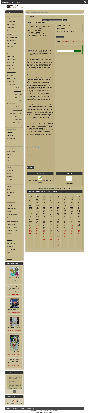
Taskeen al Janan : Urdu (14, 351)
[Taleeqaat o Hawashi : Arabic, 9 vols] (30, 203)
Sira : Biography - (11, 24)
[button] (85, 2)
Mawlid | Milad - (11, 56)
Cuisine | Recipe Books (12, 214)
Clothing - (9, 233)
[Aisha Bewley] (14, 381)
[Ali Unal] (14, 382)
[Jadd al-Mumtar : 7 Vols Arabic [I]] (78, 203)
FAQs (34, 408)
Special (8, 408)
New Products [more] (12, 263)
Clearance (9, 256)
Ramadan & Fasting (11, 43)
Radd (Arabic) (18, 116)
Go (14, 391)
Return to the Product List (55, 20)
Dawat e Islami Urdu (12, 148)
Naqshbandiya (10, 170)
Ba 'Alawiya (9, 160)
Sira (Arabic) (19, 100)
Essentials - (9, 240)
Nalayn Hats (10, 236)
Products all (15, 408)
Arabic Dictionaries (17, 88)
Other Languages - (11, 138)
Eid (7, 53)
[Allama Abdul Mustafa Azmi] (14, 388)
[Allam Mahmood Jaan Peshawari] (14, 384)
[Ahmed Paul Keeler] (14, 380)
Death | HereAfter (11, 72)
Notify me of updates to (40, 181)
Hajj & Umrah (10, 46)
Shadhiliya (9, 176)
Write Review (30, 167)
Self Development (11, 151)
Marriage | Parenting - (12, 221)
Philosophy (9, 34)
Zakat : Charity (10, 49)
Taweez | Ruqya (11, 78)
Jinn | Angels (10, 75)
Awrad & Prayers (11, 65)
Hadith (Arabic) (18, 97)
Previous (45, 20)
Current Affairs (10, 183)
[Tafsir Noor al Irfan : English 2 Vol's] (65, 203)
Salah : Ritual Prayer (12, 40)
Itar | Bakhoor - (10, 246)
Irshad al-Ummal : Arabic (14, 362)
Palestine (9, 186)
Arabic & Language (35, 12)
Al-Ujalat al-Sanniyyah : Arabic (14, 290)
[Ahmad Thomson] (14, 378)
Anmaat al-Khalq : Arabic (14, 309)
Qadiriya (9, 167)
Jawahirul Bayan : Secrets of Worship (44, 221)
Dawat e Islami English (12, 145)
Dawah (8, 141)
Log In (20, 2)
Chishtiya (9, 164)
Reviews (22, 408)
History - (9, 195)
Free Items (9, 259)
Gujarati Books (10, 132)
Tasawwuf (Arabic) (17, 110)
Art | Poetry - (10, 205)
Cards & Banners (11, 249)
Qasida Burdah (10, 62)
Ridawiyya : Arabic (17, 122)
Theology (9, 30)
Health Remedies (11, 202)
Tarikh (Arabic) (18, 119)
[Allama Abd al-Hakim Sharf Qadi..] (14, 385)
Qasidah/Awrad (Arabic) (16, 113)
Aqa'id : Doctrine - (11, 27)
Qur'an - (9, 18)
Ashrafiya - (9, 157)
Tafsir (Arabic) (18, 94)
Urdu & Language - (11, 129)
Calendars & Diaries (11, 208)
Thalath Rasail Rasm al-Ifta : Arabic (51, 221)
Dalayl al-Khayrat (11, 59)
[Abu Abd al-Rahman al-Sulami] (14, 377)
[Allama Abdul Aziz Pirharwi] (14, 387)
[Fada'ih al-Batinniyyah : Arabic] (37, 203)
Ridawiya (9, 173)
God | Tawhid (10, 15)
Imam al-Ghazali (11, 179)
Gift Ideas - (9, 252)
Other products (69, 183)
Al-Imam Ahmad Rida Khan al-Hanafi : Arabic (58, 225)
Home (14, 2)
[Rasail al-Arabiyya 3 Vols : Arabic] (71, 203)
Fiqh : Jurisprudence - (12, 37)
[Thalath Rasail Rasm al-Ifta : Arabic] (51, 204)
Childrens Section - (11, 224)
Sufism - (9, 154)
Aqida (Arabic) (44, 12)
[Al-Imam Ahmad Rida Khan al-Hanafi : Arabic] (58, 206)
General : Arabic (18, 126)
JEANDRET (51, 412)
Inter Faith (9, 189)
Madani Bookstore (43, 410)
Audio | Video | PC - (12, 230)
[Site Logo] (18, 6)
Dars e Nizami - (10, 81)
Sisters (8, 217)
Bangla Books (10, 135)
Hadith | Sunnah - (11, 21)
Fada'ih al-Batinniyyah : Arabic (37, 216)
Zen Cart (57, 410)
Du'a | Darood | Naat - (12, 68)
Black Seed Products (12, 243)
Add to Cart (77, 51)
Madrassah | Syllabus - (12, 227)
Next (65, 20)
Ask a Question (60, 37)
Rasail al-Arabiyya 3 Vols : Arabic (71, 216)
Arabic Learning (18, 91)
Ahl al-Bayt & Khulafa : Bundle (14, 278)
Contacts (28, 408)
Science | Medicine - (12, 198)
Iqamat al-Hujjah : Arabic (14, 327)
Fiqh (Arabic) (19, 107)
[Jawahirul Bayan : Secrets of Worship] (44, 204)
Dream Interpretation (12, 211)
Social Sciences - (11, 192)
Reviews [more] (11, 396)
